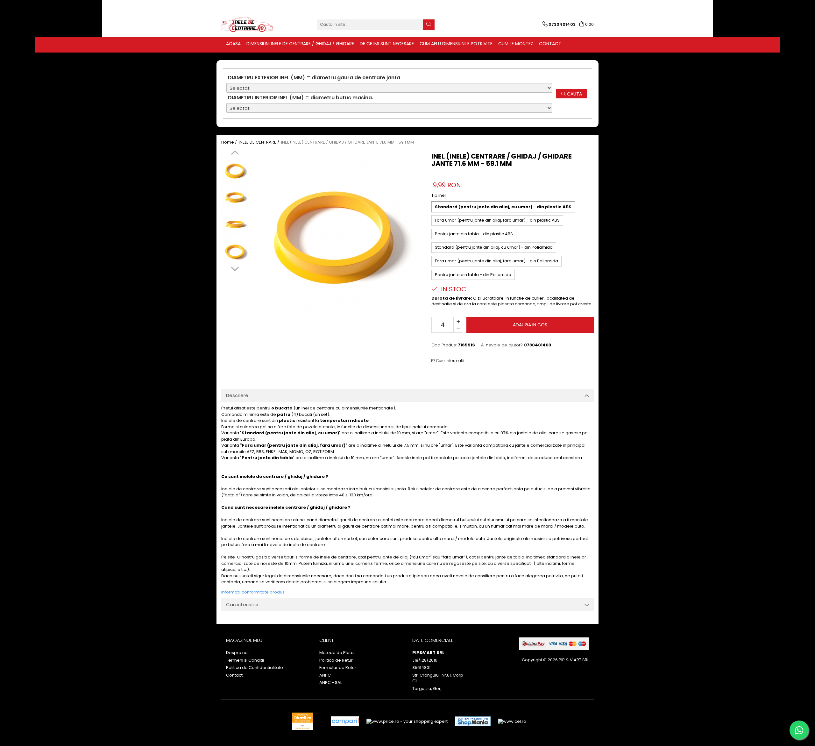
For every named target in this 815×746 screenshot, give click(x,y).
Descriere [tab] (237, 395)
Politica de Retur (336, 660)
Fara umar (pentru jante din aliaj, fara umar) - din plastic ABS (497, 220)
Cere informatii (449, 360)
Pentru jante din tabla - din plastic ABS (474, 234)
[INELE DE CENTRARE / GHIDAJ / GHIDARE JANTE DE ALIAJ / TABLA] (253, 24)
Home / (229, 142)
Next (235, 268)
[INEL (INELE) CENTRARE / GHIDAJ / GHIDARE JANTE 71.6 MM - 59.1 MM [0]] (235, 170)
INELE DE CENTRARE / (259, 142)
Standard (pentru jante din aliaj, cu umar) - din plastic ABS (503, 207)
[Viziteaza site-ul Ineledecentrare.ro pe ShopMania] (473, 721)
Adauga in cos (530, 325)
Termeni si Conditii (245, 660)
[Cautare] (429, 24)
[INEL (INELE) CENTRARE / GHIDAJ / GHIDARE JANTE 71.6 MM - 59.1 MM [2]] (235, 224)
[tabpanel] (333, 232)
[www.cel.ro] (512, 721)
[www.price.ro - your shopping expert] (407, 721)
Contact (234, 675)
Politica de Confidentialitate (254, 668)
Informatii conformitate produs (253, 592)
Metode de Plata (336, 653)
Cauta (574, 94)
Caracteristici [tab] (242, 604)
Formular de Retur (337, 668)
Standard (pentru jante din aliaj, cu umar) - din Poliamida (494, 247)
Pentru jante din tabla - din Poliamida (473, 275)
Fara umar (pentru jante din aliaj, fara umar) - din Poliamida (496, 261)
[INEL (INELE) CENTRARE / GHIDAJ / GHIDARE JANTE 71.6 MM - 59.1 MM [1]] (235, 197)
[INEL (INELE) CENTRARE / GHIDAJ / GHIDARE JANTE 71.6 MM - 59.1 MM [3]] (235, 251)
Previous (235, 153)
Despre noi (237, 653)
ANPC (325, 675)
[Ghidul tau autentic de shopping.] (345, 721)
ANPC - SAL (330, 683)
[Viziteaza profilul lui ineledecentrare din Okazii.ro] (303, 721)
